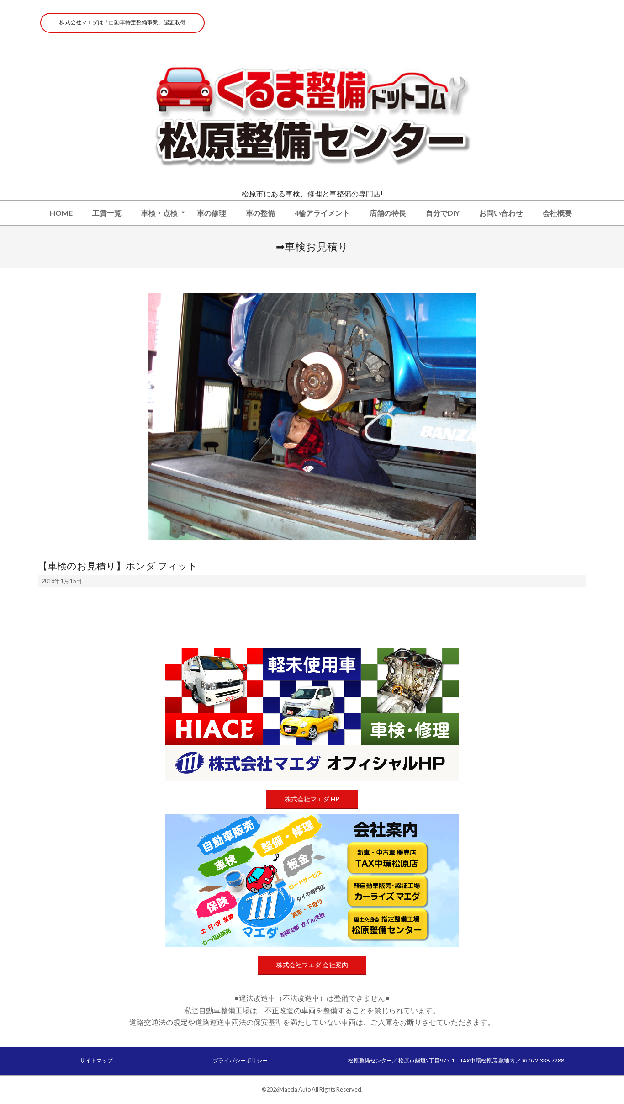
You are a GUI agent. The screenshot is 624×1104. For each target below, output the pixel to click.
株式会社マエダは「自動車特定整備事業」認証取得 (122, 22)
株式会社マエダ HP (312, 799)
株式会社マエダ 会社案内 (312, 965)
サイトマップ (96, 1060)
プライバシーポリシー (240, 1060)
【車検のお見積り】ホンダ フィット (118, 566)
